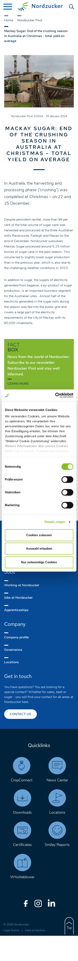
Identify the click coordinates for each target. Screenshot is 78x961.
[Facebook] (25, 903)
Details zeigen (55, 522)
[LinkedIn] (51, 903)
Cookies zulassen (39, 535)
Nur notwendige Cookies (39, 562)
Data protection (35, 930)
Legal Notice (11, 930)
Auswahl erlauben (39, 548)
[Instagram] (38, 903)
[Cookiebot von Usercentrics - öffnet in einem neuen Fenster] (55, 395)
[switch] (67, 479)
